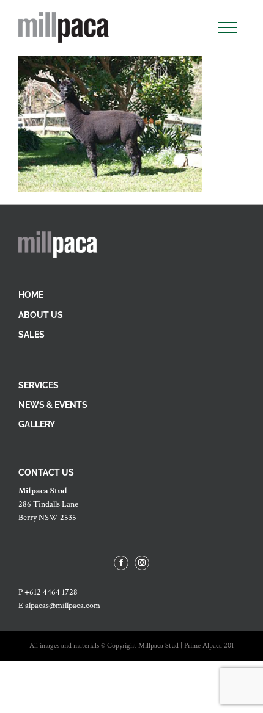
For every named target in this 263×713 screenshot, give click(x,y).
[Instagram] (142, 563)
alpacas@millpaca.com (62, 605)
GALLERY (36, 424)
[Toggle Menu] (227, 27)
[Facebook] (121, 563)
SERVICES (38, 385)
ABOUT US (40, 315)
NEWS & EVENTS (52, 405)
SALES (31, 334)
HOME (30, 295)
